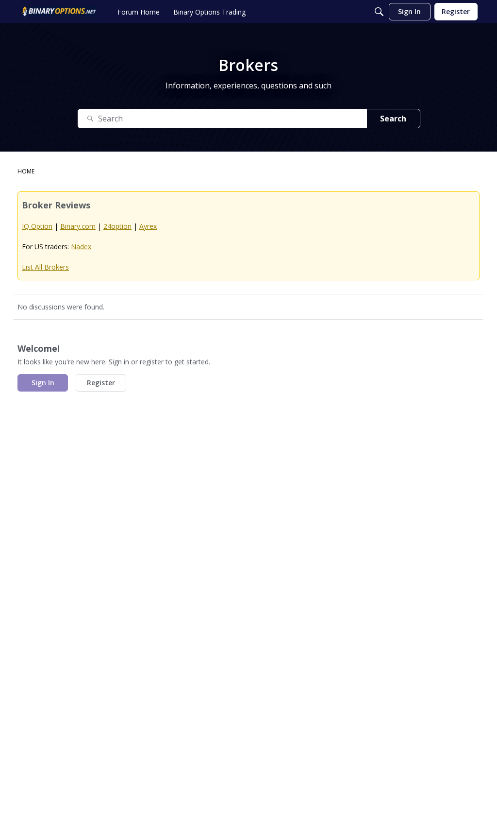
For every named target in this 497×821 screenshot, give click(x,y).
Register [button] (101, 382)
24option (117, 226)
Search (393, 118)
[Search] (379, 11)
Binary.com (78, 226)
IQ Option (37, 226)
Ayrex (148, 226)
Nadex (81, 246)
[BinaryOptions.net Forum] (59, 11)
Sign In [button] (43, 382)
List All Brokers (45, 267)
